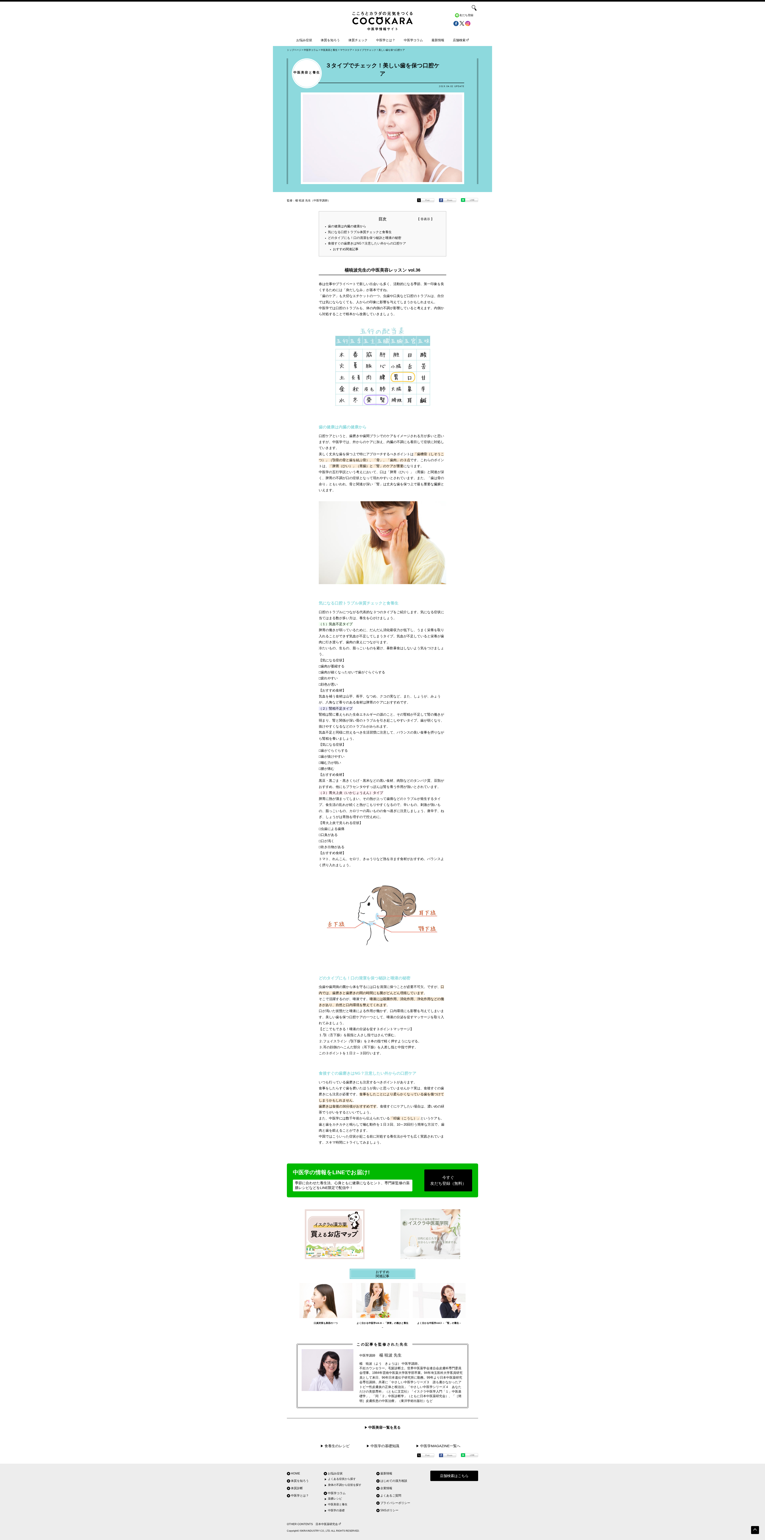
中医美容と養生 (337, 1504)
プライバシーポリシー (395, 1503)
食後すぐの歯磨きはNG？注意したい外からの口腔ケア (367, 243)
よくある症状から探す (342, 1478)
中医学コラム (413, 40)
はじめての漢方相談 (393, 1480)
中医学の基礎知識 (385, 1446)
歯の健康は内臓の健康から (347, 226)
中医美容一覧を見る (384, 1427)
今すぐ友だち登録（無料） (448, 1180)
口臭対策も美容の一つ (326, 1323)
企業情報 (386, 1488)
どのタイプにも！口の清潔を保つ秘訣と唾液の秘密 (364, 237)
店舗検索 (459, 40)
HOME (295, 1473)
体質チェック (358, 40)
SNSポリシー (389, 1510)
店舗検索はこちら (454, 1476)
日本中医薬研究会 (327, 1524)
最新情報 (438, 40)
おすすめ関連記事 (345, 249)
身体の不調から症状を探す (344, 1484)
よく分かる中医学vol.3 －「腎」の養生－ (439, 1323)
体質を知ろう (330, 40)
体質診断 (297, 1488)
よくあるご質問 (390, 1495)
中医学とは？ (385, 40)
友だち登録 (466, 15)
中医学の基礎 (336, 1510)
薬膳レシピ (335, 1498)
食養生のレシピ (337, 1446)
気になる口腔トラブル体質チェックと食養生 (360, 232)
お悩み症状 (304, 40)
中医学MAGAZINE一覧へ (440, 1446)
